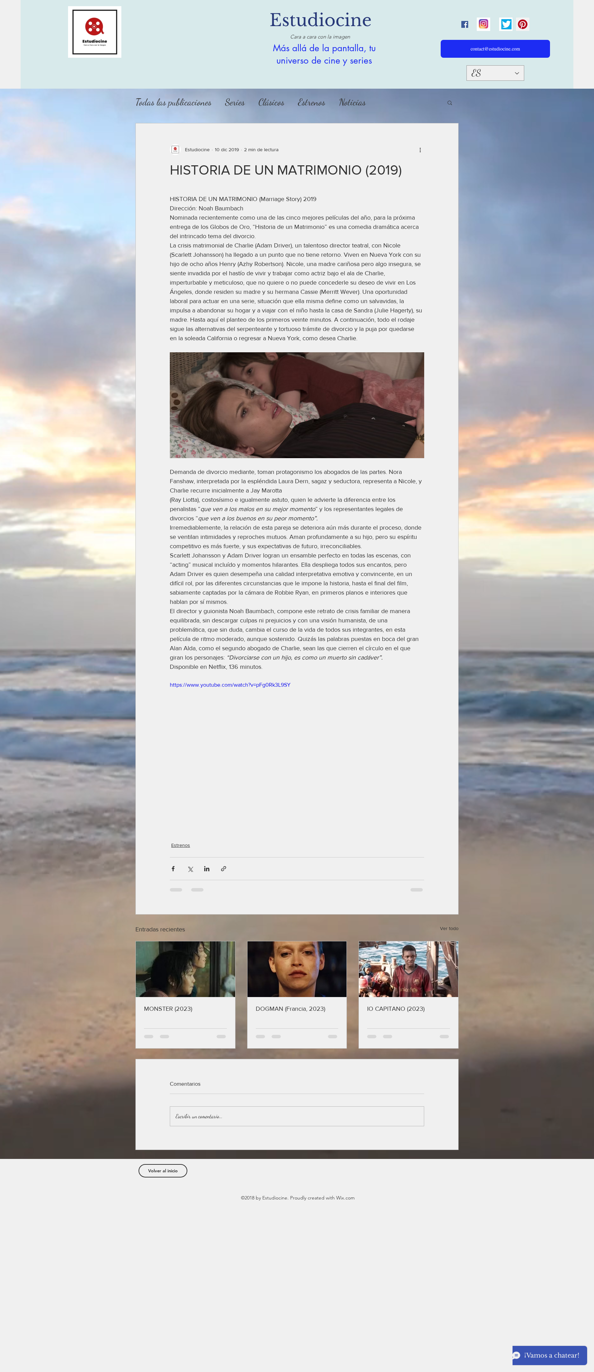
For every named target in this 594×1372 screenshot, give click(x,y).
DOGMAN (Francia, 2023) (290, 1008)
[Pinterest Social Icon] (522, 24)
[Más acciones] (420, 149)
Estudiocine (321, 20)
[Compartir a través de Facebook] (173, 868)
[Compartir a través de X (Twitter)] (190, 868)
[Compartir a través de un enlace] (223, 868)
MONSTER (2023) (168, 1008)
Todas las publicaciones (173, 102)
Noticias (352, 102)
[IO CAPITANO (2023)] (408, 969)
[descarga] (506, 24)
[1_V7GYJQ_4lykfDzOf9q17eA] (483, 24)
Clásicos (271, 102)
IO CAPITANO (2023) (396, 1008)
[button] (450, 102)
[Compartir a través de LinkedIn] (207, 868)
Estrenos (311, 102)
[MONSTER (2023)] (185, 969)
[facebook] (464, 24)
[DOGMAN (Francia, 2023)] (297, 969)
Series (235, 102)
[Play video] (297, 752)
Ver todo (449, 928)
